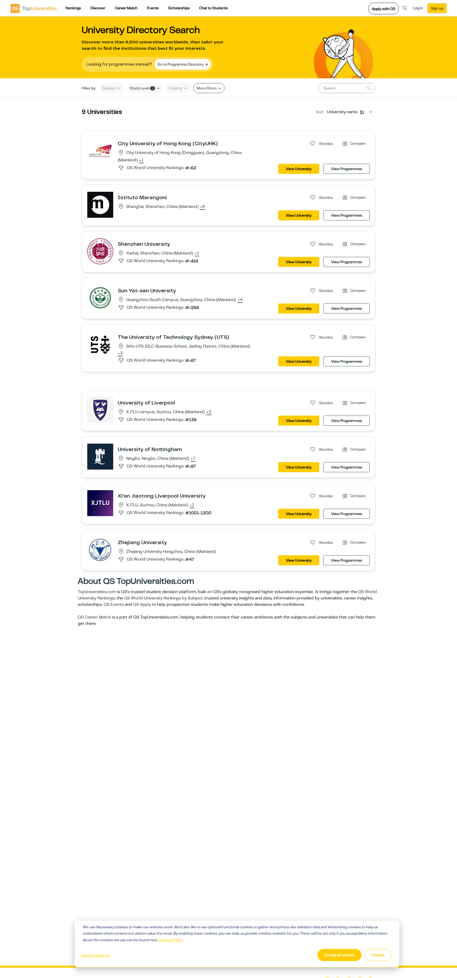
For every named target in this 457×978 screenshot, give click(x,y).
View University (299, 168)
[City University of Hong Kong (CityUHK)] (100, 150)
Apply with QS (383, 8)
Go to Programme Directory (180, 64)
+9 (202, 207)
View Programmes (346, 168)
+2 (208, 412)
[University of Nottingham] (100, 456)
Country (176, 88)
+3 (120, 353)
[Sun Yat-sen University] (100, 297)
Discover (97, 8)
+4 (240, 300)
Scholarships (179, 8)
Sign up (437, 8)
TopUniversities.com (97, 591)
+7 (193, 459)
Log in (418, 8)
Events (153, 8)
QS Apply (142, 604)
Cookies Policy (170, 940)
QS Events (114, 604)
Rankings (73, 8)
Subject (110, 88)
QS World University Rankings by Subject (163, 598)
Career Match (126, 8)
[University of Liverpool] (100, 409)
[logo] (34, 8)
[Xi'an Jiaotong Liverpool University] (100, 503)
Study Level (141, 88)
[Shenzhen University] (100, 251)
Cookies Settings (95, 955)
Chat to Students (213, 8)
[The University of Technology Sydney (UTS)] (100, 344)
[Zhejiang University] (100, 549)
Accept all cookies (339, 955)
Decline (378, 955)
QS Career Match (94, 617)
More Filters (207, 88)
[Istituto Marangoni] (100, 204)
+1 (141, 160)
